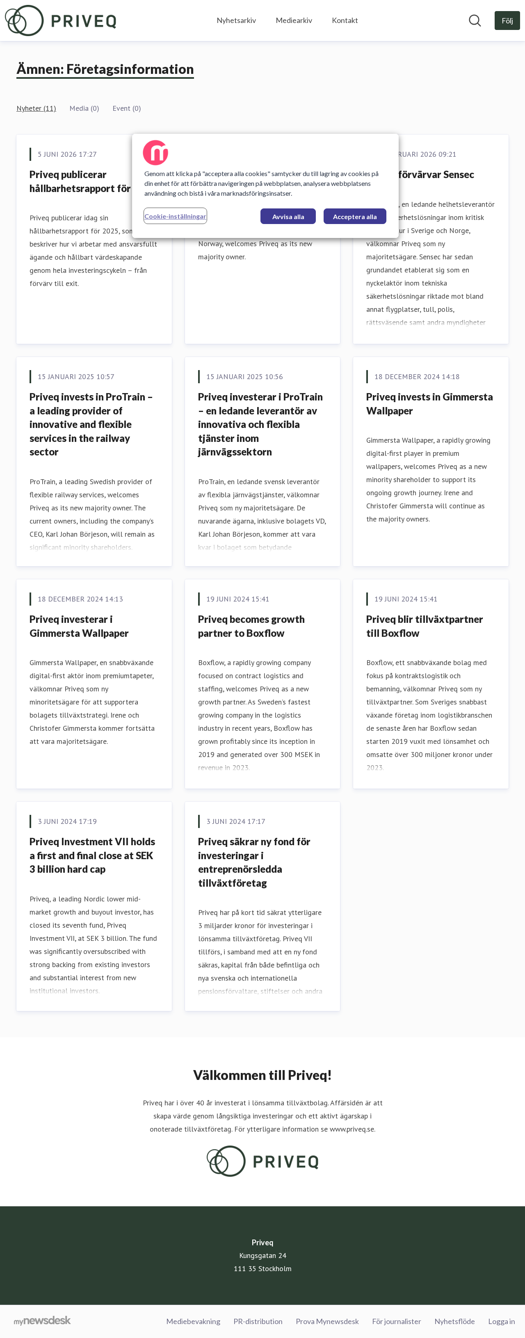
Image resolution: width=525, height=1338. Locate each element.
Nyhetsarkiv (236, 20)
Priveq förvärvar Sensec (420, 174)
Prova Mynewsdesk (327, 1321)
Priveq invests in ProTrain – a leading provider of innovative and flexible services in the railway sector (91, 424)
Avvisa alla (288, 216)
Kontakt (345, 20)
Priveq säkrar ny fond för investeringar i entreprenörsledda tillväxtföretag (254, 862)
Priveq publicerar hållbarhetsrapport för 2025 (93, 181)
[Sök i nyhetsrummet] (475, 20)
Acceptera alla (355, 216)
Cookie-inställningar (175, 216)
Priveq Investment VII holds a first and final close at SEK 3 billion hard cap (92, 855)
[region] (265, 186)
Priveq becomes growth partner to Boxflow (251, 626)
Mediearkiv (294, 20)
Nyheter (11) (36, 108)
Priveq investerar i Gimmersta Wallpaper (79, 626)
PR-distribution (258, 1321)
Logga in (501, 1321)
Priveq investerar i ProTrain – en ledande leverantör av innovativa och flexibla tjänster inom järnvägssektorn (260, 424)
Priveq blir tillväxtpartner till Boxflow (424, 626)
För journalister (396, 1321)
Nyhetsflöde (454, 1321)
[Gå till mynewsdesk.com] (42, 1321)
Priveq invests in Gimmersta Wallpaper (429, 403)
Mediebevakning (193, 1321)
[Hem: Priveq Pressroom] (60, 20)
